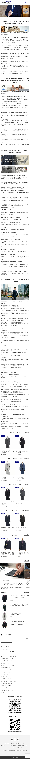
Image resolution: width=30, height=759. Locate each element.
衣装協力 (12, 743)
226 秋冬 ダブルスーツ (6, 678)
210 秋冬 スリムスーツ (6, 667)
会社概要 (17, 743)
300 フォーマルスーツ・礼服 (7, 690)
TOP (5, 743)
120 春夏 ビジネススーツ (6, 654)
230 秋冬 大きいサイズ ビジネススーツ (9, 681)
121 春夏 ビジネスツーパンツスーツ (8, 656)
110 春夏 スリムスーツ (5, 649)
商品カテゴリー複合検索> (6, 642)
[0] (24, 3)
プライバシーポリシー (5, 745)
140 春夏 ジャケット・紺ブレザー (8, 660)
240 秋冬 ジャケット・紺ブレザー (8, 683)
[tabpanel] (15, 11)
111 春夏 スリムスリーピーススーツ (8, 651)
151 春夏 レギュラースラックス (7, 665)
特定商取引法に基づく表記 (16, 745)
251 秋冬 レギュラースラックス (7, 687)
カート (14, 747)
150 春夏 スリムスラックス (6, 663)
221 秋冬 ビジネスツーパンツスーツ (8, 674)
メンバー (9, 747)
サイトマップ (19, 747)
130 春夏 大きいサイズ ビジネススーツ (9, 658)
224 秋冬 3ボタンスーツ (6, 676)
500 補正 (3, 692)
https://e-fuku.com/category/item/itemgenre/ (11, 244)
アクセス (22, 743)
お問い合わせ (24, 745)
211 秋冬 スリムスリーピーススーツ (8, 669)
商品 (8, 743)
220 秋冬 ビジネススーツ (6, 672)
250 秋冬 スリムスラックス (7, 685)
